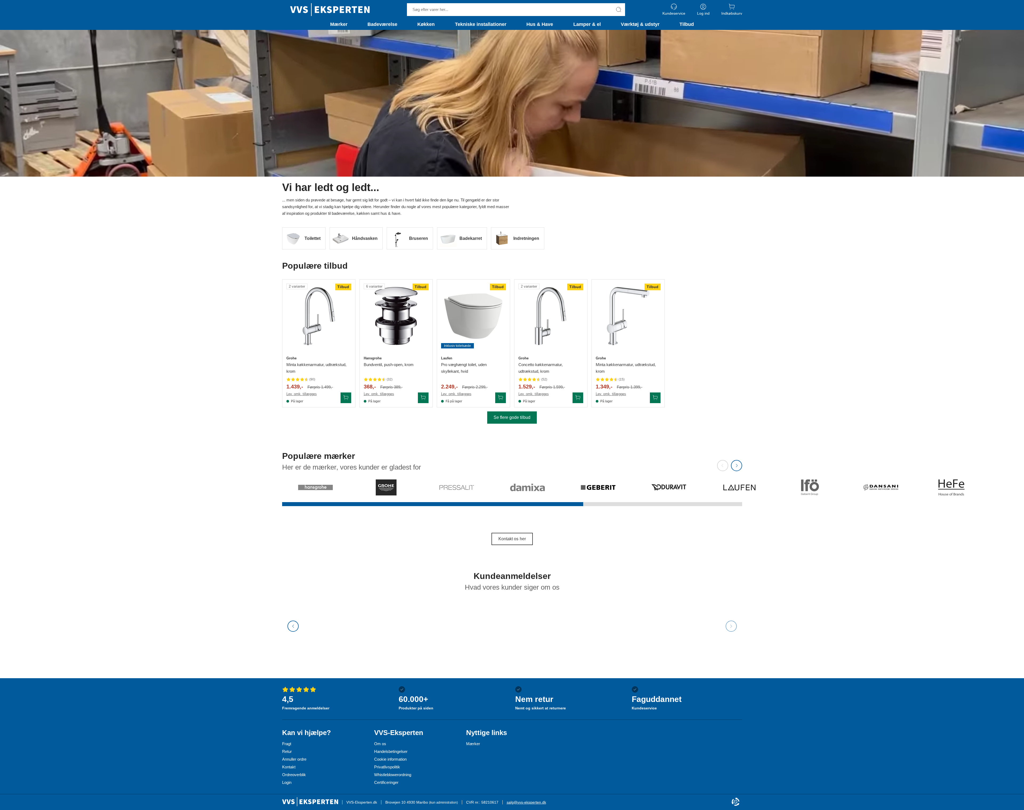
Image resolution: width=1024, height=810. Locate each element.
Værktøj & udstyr (640, 24)
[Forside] (330, 9)
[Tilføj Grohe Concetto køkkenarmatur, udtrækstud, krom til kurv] (578, 397)
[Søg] (619, 10)
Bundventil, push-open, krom (389, 364)
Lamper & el (587, 24)
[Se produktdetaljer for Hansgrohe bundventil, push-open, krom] (396, 316)
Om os (380, 743)
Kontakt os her (512, 539)
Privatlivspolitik (387, 767)
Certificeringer (386, 782)
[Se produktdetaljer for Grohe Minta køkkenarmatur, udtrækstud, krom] (318, 316)
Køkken (426, 24)
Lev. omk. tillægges (301, 394)
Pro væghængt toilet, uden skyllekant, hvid (464, 368)
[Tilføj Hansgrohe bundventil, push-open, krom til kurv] (423, 397)
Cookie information (390, 759)
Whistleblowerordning (392, 774)
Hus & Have (539, 24)
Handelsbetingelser (390, 751)
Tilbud (686, 24)
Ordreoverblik (294, 774)
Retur (287, 751)
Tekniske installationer (480, 24)
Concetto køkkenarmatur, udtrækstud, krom (540, 368)
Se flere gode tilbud (512, 417)
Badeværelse (382, 24)
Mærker (338, 24)
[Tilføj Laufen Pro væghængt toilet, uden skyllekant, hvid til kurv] (500, 397)
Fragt (286, 743)
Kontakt (288, 767)
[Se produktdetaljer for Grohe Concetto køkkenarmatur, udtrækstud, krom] (550, 316)
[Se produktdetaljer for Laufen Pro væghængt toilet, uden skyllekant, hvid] (473, 316)
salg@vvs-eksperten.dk (526, 802)
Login (286, 782)
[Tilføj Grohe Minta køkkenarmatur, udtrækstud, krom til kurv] (346, 397)
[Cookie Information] (735, 802)
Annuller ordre (294, 759)
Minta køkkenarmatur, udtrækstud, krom (316, 368)
